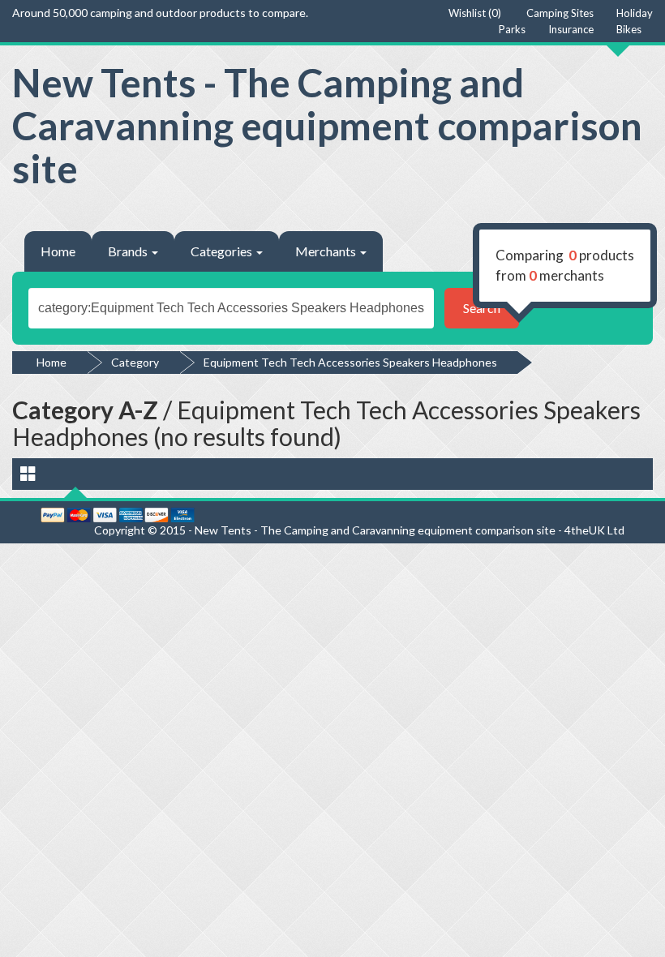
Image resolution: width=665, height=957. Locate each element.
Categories (223, 251)
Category (135, 362)
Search (481, 307)
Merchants (326, 251)
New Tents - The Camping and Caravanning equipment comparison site (327, 125)
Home (58, 251)
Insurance (571, 29)
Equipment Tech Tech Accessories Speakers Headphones (350, 362)
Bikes (628, 29)
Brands (129, 251)
